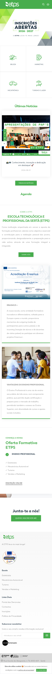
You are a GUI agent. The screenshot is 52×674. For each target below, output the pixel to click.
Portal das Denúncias (11, 602)
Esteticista (12, 463)
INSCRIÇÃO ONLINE (14, 483)
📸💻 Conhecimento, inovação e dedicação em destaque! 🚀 (26, 163)
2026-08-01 (26, 170)
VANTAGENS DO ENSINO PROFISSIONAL (25, 385)
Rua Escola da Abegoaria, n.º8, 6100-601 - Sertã (24, 661)
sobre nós (26, 254)
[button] (47, 143)
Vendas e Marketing (16, 474)
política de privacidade (26, 670)
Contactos (6, 607)
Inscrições (6, 611)
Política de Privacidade (11, 616)
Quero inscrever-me (26, 518)
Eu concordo (41, 670)
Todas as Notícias (26, 183)
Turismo (11, 470)
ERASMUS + (12, 305)
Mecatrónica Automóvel (18, 466)
